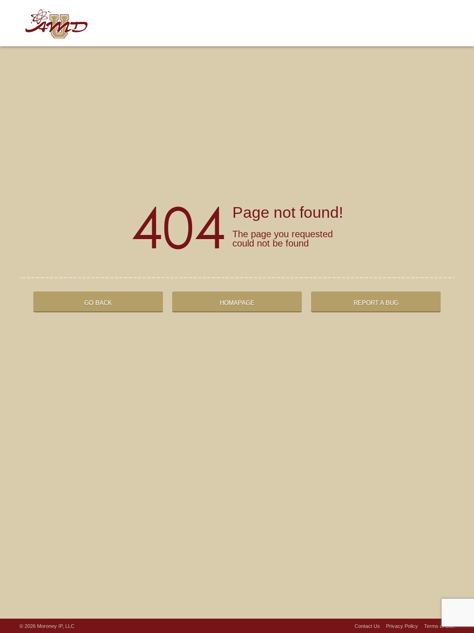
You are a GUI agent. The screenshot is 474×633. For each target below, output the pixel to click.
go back (98, 302)
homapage (237, 302)
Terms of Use (439, 626)
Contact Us (367, 626)
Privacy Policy (402, 626)
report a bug (376, 302)
